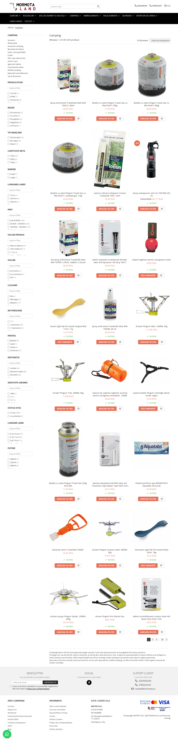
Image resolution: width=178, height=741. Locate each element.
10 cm (12, 195)
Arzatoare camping (15, 46)
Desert (13, 144)
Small (12, 174)
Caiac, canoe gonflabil (16, 52)
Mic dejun (14, 140)
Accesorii (11, 40)
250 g (12, 159)
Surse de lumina (14, 76)
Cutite (10, 55)
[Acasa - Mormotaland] (21, 6)
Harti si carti (13, 61)
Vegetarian (14, 122)
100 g (12, 162)
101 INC (13, 93)
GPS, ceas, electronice (16, 58)
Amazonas (14, 100)
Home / (11, 27)
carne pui (14, 125)
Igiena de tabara (14, 64)
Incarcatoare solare (16, 67)
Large (12, 177)
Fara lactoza (15, 112)
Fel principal (15, 137)
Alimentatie (12, 43)
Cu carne (13, 115)
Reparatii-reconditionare (18, 73)
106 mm (13, 202)
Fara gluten (14, 119)
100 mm (13, 198)
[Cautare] (98, 6)
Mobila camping (14, 70)
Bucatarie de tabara (16, 49)
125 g (12, 155)
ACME (12, 96)
